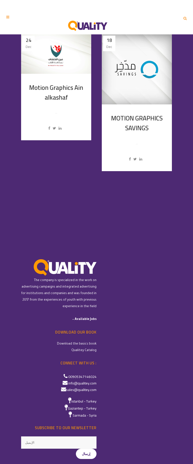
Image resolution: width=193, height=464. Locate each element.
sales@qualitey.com (81, 389)
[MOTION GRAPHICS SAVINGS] (137, 69)
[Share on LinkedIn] (60, 128)
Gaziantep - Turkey (82, 408)
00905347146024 (82, 376)
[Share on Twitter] (54, 128)
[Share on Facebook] (49, 128)
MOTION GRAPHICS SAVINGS (137, 123)
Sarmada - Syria (84, 415)
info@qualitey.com (82, 383)
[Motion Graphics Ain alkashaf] (56, 54)
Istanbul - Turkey (83, 401)
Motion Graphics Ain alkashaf (56, 92)
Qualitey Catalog (83, 350)
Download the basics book (76, 344)
